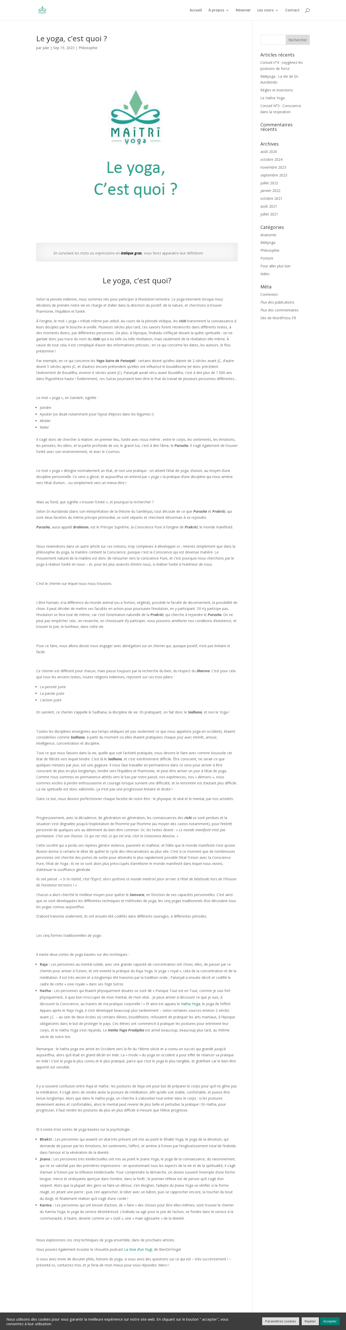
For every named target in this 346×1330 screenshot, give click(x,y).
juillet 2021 (269, 214)
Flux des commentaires (279, 310)
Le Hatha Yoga (272, 97)
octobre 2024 (271, 159)
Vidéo (265, 273)
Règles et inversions (276, 90)
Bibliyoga (267, 242)
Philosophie (88, 47)
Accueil (196, 10)
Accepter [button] (330, 1321)
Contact (292, 10)
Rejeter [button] (310, 1321)
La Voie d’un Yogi (138, 1249)
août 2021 (268, 206)
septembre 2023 (273, 175)
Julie (46, 47)
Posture (266, 258)
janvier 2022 (270, 190)
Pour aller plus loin (275, 266)
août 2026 (268, 151)
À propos (216, 10)
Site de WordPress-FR (278, 317)
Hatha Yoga (190, 1003)
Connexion (269, 294)
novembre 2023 (273, 167)
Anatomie (268, 234)
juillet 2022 (269, 183)
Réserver (243, 10)
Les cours (265, 10)
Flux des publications (277, 302)
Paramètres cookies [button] (280, 1321)
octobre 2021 (271, 198)
